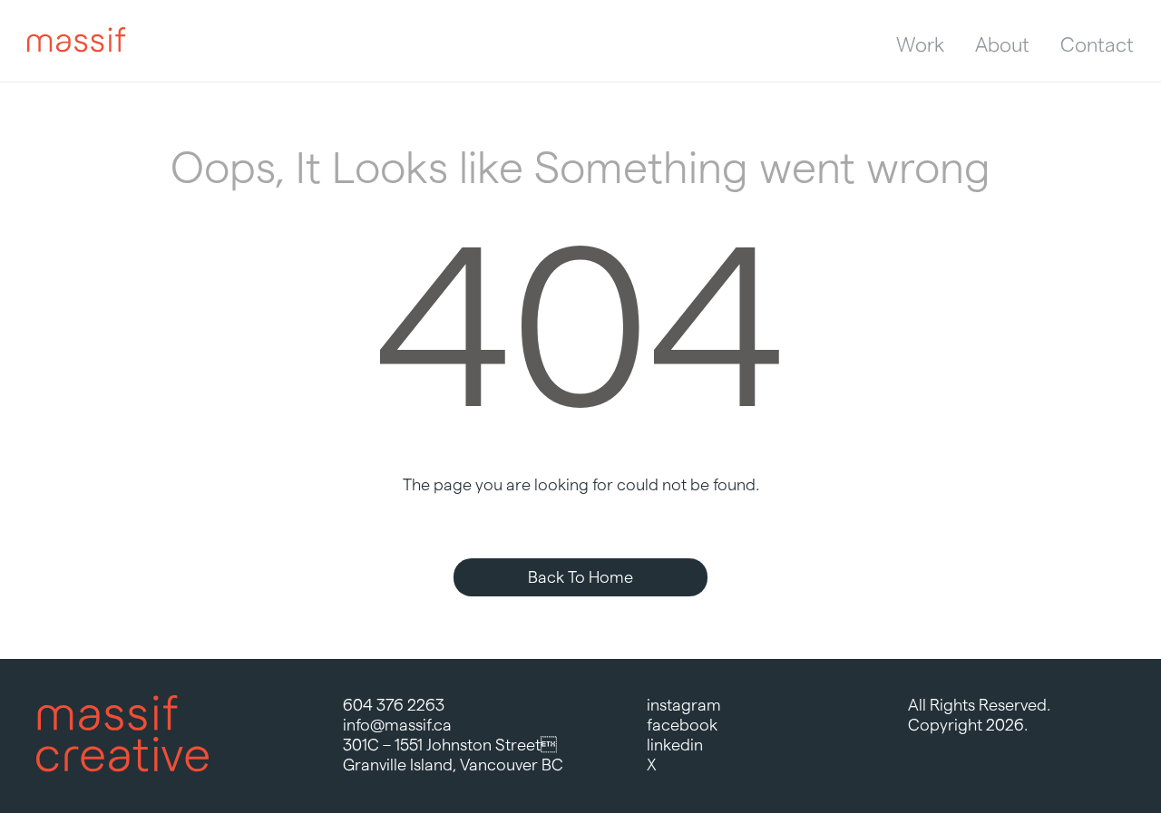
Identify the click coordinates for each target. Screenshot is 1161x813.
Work (920, 44)
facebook (682, 724)
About (1002, 44)
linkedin (675, 744)
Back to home (580, 577)
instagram (684, 704)
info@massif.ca (397, 724)
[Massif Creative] (76, 40)
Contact (1097, 44)
